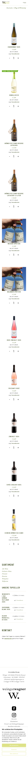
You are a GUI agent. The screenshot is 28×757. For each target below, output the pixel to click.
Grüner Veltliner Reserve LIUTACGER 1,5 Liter (14, 194)
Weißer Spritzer (14, 244)
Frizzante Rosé (14, 388)
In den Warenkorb (12, 61)
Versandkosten (15, 53)
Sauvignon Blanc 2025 (6, 608)
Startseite (14, 719)
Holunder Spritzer (14, 292)
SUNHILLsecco (14, 95)
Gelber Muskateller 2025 (5, 618)
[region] (14, 742)
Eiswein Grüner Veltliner (14, 533)
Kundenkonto (14, 721)
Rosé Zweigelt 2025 (14, 340)
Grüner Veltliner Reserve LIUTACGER (14, 144)
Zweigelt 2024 (14, 436)
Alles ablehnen (14, 753)
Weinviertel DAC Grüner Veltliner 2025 (6, 598)
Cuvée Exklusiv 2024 (14, 485)
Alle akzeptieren (14, 745)
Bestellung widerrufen (14, 726)
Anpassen (14, 749)
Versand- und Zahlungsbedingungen (14, 724)
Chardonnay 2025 (14, 47)
